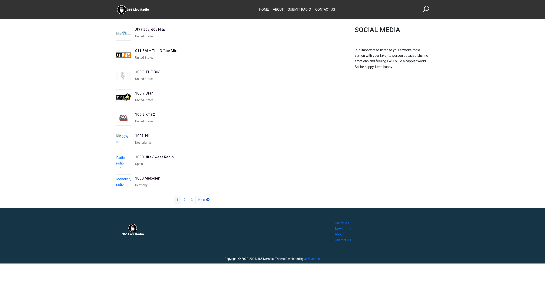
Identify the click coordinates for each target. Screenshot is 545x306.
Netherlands (143, 142)
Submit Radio (299, 9)
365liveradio (312, 259)
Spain (139, 164)
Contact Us (325, 9)
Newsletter (343, 229)
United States (144, 36)
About (278, 9)
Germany (141, 185)
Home (264, 9)
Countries (342, 223)
